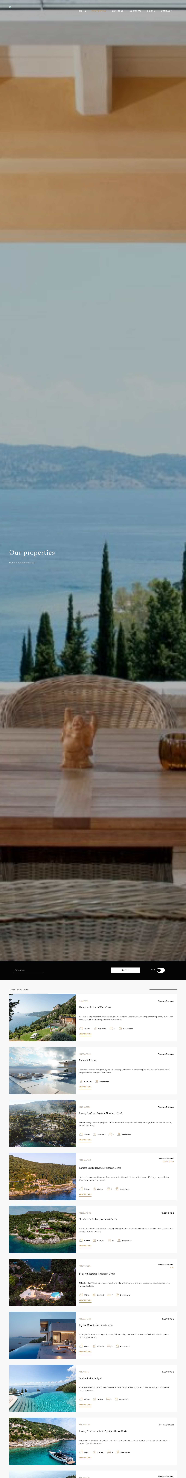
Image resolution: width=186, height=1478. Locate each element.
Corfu (151, 11)
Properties (99, 11)
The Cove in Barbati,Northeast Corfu (98, 1219)
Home (82, 11)
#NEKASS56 (85, 1107)
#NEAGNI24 (84, 1425)
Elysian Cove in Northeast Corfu (96, 1325)
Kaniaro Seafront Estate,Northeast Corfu (100, 1167)
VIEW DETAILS (85, 1034)
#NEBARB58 (85, 1054)
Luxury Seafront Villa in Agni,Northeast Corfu (103, 1431)
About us (135, 11)
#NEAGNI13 (84, 1372)
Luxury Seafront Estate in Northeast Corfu (101, 1113)
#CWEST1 (83, 1001)
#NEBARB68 (85, 1213)
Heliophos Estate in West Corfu (95, 1007)
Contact (166, 11)
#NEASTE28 (85, 1266)
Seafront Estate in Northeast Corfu (97, 1273)
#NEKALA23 (85, 1160)
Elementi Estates (87, 1060)
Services (118, 11)
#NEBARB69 (85, 1319)
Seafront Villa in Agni (90, 1378)
